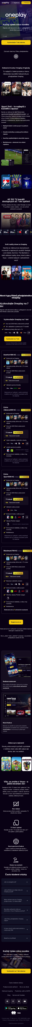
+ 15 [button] (29, 332)
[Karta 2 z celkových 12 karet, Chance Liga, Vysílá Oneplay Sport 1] (16, 182)
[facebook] (7, 1001)
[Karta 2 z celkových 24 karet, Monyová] (16, 89)
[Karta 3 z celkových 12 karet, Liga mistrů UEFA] (27, 182)
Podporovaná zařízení (10, 987)
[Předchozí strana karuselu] (1, 88)
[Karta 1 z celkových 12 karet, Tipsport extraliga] (6, 182)
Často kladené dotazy (16, 983)
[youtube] (24, 1001)
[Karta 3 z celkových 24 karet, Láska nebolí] (27, 89)
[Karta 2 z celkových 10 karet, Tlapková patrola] (16, 764)
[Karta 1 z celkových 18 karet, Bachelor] (6, 273)
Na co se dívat (24, 987)
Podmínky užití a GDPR (22, 991)
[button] (16, 42)
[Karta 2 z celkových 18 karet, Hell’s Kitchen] (16, 273)
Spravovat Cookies (18, 995)
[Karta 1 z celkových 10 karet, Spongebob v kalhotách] (6, 764)
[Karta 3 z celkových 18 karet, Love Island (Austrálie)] (27, 273)
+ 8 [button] (27, 517)
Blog (8, 995)
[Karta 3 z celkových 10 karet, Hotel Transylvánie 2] (27, 764)
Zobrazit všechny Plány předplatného (16, 51)
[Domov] (5, 2)
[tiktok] (19, 1001)
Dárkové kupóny (7, 991)
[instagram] (13, 1001)
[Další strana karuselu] (31, 88)
